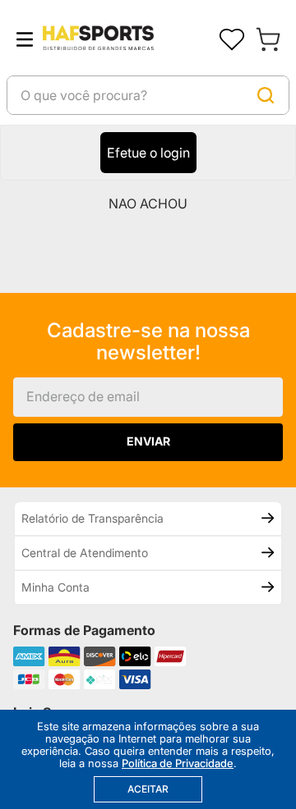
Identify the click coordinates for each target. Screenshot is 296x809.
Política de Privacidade (178, 763)
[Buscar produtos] (265, 95)
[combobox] (148, 95)
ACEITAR (148, 789)
